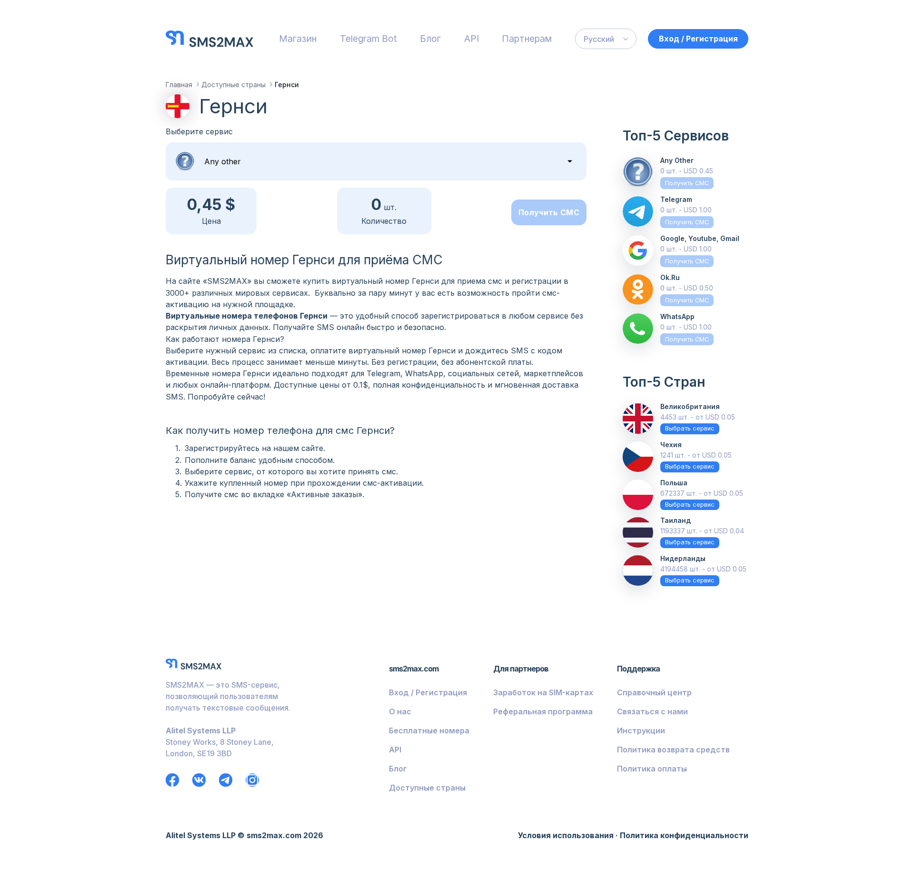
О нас (400, 711)
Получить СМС (548, 212)
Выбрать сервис (690, 428)
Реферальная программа (543, 711)
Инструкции (641, 730)
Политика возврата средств (673, 749)
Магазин (298, 38)
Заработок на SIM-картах (543, 692)
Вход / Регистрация (698, 38)
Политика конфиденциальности (684, 835)
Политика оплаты (652, 768)
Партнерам (527, 38)
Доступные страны (427, 787)
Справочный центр (654, 692)
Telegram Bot (368, 38)
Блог (430, 38)
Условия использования (566, 835)
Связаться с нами (652, 711)
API (471, 38)
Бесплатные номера (429, 730)
